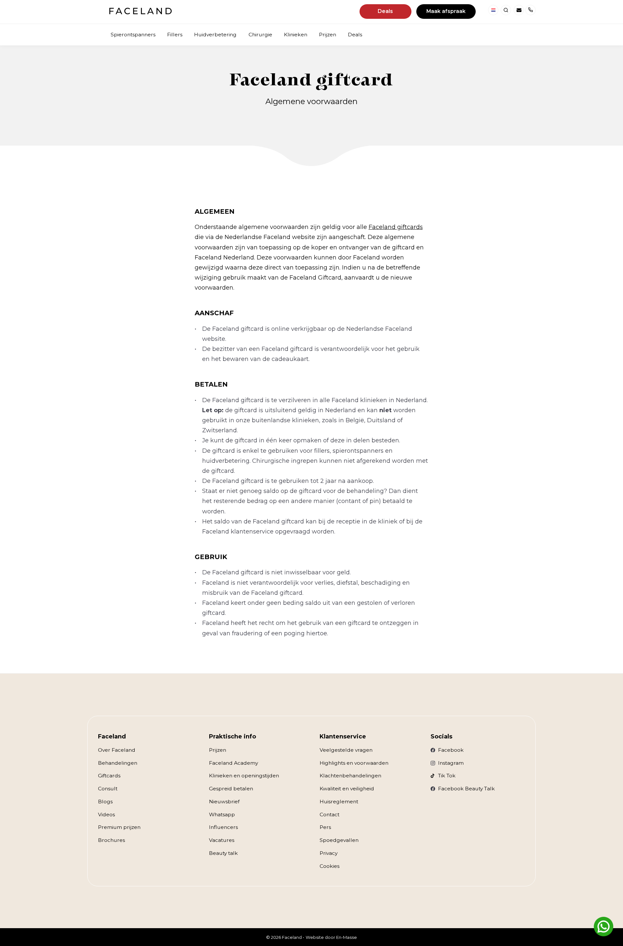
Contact (329, 814)
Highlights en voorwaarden (354, 763)
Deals (385, 11)
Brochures (111, 840)
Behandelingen (117, 763)
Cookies (329, 866)
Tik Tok (447, 775)
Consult (107, 788)
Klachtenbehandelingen (350, 775)
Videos (106, 814)
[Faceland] (140, 12)
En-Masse (346, 937)
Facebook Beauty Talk (466, 788)
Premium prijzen (119, 827)
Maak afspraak (446, 11)
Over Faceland (116, 750)
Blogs (105, 801)
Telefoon (530, 10)
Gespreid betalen (231, 788)
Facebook (451, 750)
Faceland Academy (233, 763)
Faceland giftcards (396, 227)
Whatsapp (222, 814)
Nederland (493, 10)
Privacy (328, 853)
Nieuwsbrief (224, 801)
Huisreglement (339, 801)
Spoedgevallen (339, 840)
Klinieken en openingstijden (244, 775)
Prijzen (217, 750)
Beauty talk (223, 853)
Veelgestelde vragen (346, 750)
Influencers (223, 827)
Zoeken (506, 10)
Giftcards (109, 775)
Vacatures (221, 840)
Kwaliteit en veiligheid (347, 788)
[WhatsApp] (603, 926)
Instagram (451, 763)
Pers (325, 827)
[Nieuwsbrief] (519, 10)
